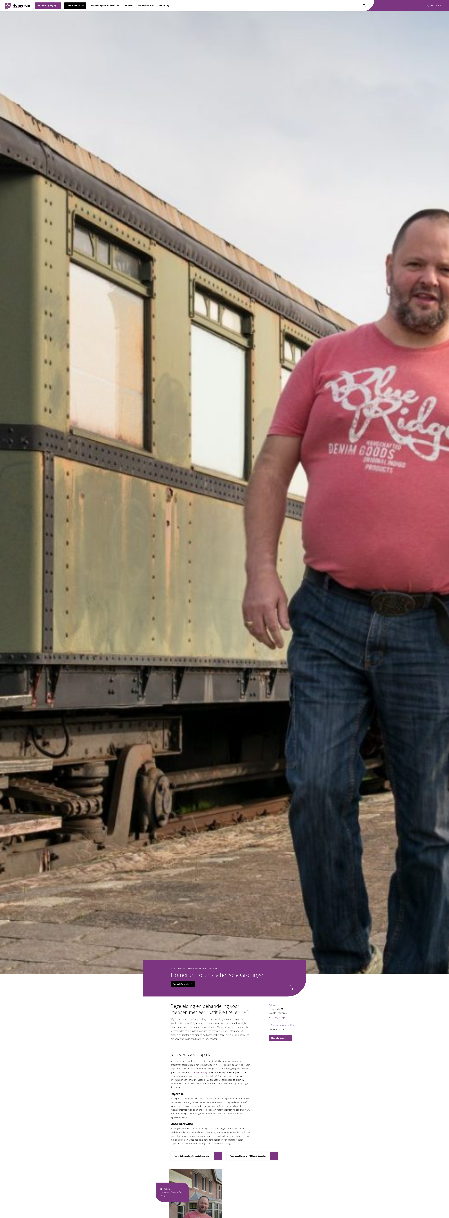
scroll (292, 985)
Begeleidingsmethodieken (103, 5)
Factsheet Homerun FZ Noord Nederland (248, 1156)
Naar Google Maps (277, 1017)
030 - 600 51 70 (438, 5)
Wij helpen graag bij (46, 5)
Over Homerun (73, 5)
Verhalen (129, 5)
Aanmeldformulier (181, 984)
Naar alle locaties (278, 1038)
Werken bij (164, 5)
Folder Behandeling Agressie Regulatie (191, 1156)
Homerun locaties (146, 5)
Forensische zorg (199, 1072)
